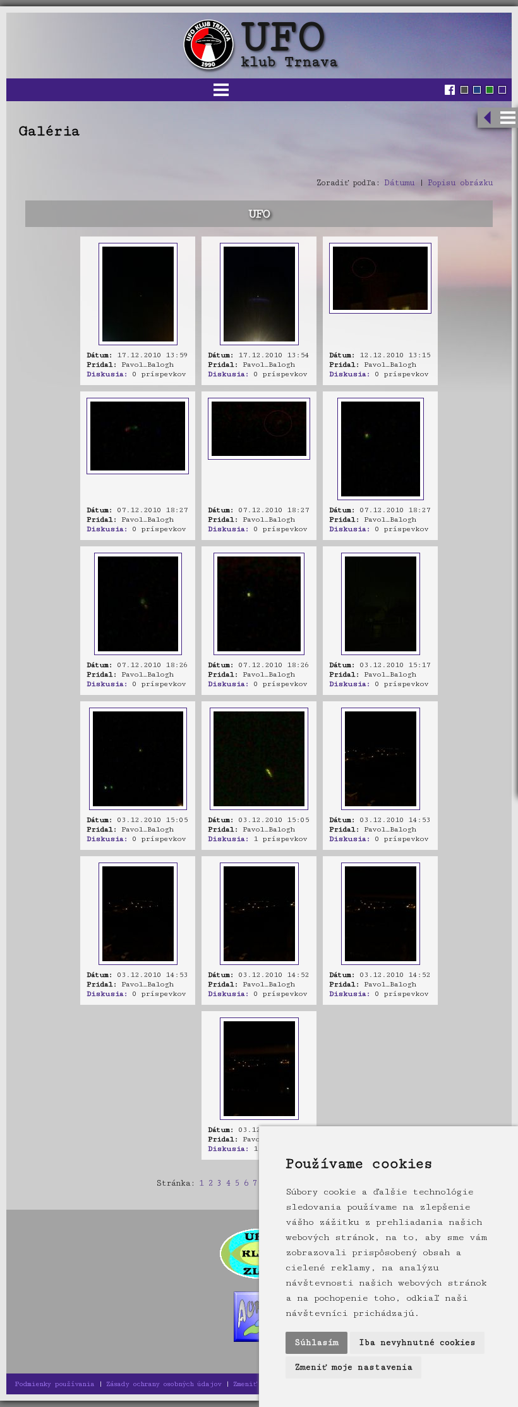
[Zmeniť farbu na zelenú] (489, 90)
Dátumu (399, 183)
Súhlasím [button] (316, 1342)
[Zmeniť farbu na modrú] (477, 90)
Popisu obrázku (460, 183)
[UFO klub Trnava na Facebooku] (451, 90)
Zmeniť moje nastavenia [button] (353, 1367)
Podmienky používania (54, 1384)
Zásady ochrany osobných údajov (163, 1384)
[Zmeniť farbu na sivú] (464, 90)
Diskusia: (107, 374)
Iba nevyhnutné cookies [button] (417, 1342)
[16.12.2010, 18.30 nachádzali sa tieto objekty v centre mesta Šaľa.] (138, 343)
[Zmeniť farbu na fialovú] (502, 90)
